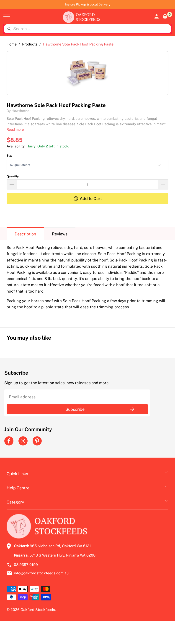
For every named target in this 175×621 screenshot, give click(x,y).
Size (10, 155)
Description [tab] (25, 234)
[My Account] (156, 16)
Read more (15, 129)
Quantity (13, 176)
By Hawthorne (18, 111)
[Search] (9, 29)
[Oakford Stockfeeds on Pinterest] (37, 440)
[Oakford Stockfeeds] (81, 16)
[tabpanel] (87, 280)
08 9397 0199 (26, 564)
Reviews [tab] (59, 234)
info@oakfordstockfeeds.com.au (41, 573)
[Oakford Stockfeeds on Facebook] (8, 440)
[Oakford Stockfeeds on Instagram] (23, 440)
